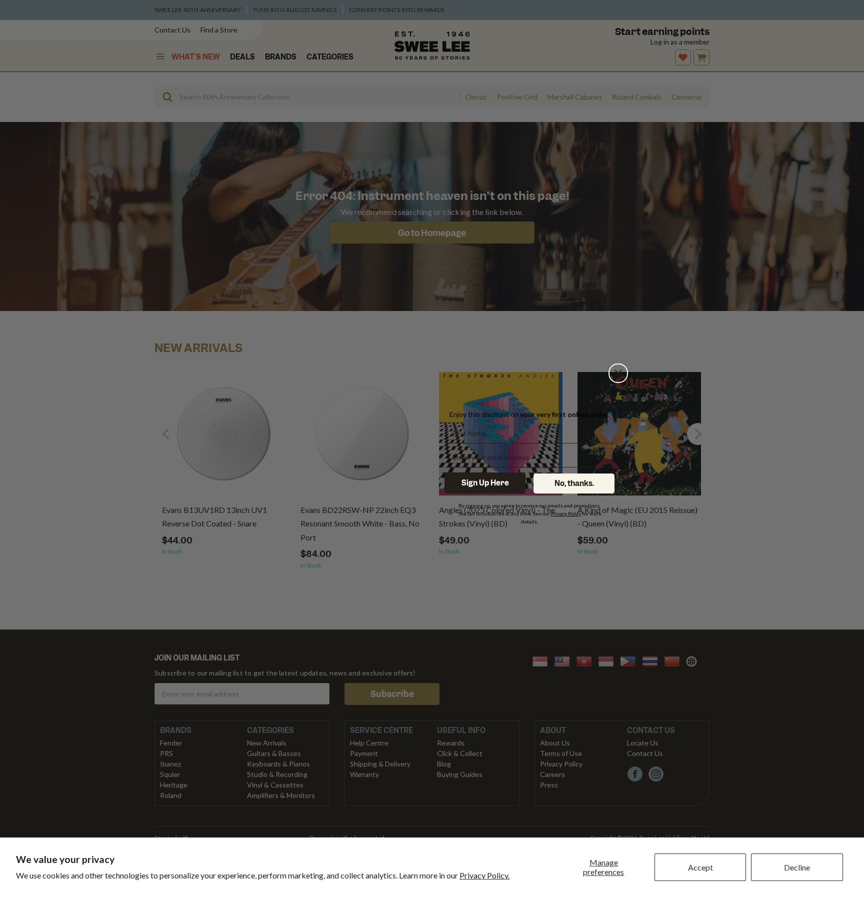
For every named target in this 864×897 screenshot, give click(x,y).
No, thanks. (574, 483)
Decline (797, 867)
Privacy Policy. (485, 875)
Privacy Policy (566, 513)
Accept (700, 867)
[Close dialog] (618, 373)
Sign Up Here (485, 483)
